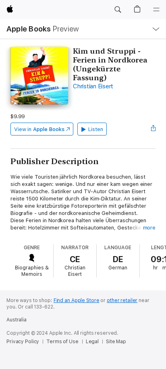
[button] (117, 9)
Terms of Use (62, 341)
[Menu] (156, 9)
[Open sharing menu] (153, 129)
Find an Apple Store (77, 300)
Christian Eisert (93, 86)
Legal (92, 341)
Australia (16, 320)
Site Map (116, 341)
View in (39, 129)
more (149, 228)
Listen (95, 129)
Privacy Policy (22, 341)
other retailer (122, 300)
